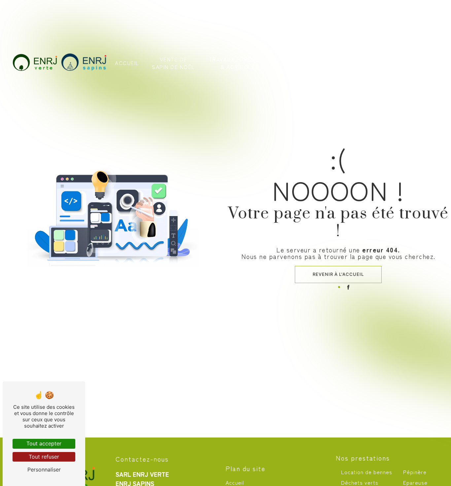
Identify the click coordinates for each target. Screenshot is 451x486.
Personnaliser (44, 469)
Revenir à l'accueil (338, 274)
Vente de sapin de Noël (173, 62)
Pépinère (415, 472)
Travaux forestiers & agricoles (240, 62)
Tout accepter (43, 443)
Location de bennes (366, 472)
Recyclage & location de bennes (316, 62)
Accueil (127, 63)
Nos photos (372, 62)
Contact (409, 63)
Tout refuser (44, 456)
